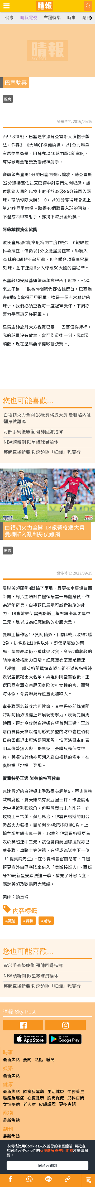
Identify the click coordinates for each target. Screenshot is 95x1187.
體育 (7, 99)
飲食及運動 (33, 1091)
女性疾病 (11, 1104)
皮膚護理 (47, 1104)
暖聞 (50, 1059)
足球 (47, 920)
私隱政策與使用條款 (56, 1150)
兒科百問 (75, 1097)
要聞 (27, 1059)
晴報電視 (28, 17)
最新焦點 (11, 1059)
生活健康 (55, 1091)
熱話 (39, 1059)
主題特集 (52, 17)
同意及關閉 (47, 1165)
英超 (11, 920)
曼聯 (29, 920)
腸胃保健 (55, 1097)
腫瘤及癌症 (13, 1097)
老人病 (29, 1104)
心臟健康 (35, 1097)
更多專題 (67, 1104)
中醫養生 (75, 1091)
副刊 (86, 17)
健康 (9, 17)
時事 (71, 17)
